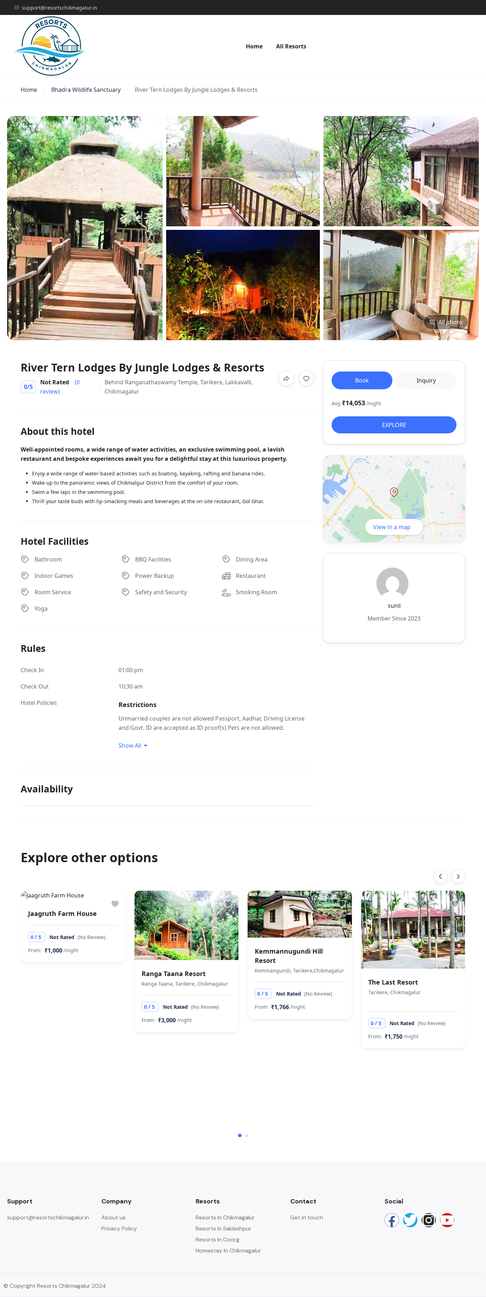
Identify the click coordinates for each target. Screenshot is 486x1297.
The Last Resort (393, 982)
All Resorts (291, 46)
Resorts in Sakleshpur (224, 1228)
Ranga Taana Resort (174, 973)
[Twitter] (410, 1220)
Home (254, 46)
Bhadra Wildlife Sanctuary (86, 90)
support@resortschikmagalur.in (59, 7)
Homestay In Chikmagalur (228, 1250)
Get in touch (306, 1217)
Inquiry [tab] (426, 380)
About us (113, 1217)
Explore (394, 425)
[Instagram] (429, 1220)
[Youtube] (447, 1220)
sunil (394, 606)
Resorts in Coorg (217, 1239)
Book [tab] (362, 380)
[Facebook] (392, 1220)
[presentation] (440, 876)
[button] (240, 1135)
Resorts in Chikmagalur (225, 1217)
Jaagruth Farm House (62, 913)
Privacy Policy (119, 1228)
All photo (450, 322)
